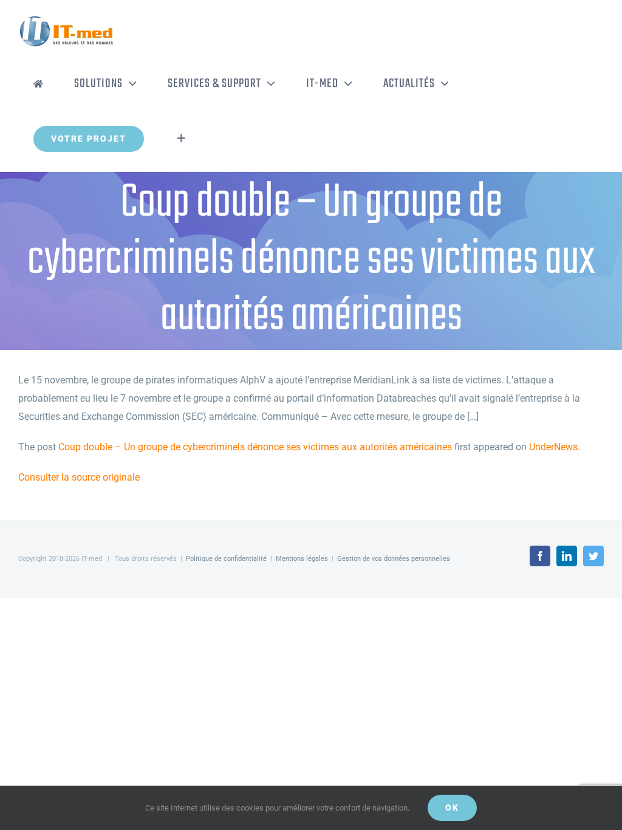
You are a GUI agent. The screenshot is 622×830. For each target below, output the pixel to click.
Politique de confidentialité (226, 559)
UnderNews (553, 447)
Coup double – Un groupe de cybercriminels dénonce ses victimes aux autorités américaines (255, 447)
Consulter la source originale (79, 477)
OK (452, 807)
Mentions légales (302, 559)
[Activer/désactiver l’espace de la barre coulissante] (181, 138)
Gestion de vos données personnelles (393, 559)
